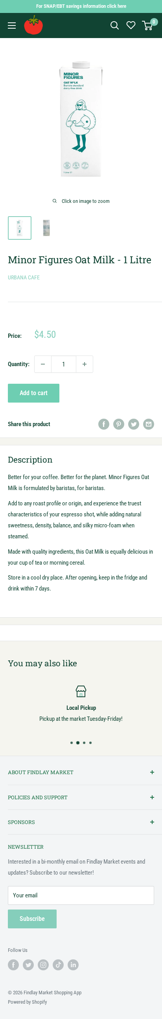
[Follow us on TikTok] (58, 964)
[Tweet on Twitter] (133, 424)
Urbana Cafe (24, 277)
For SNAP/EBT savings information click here (81, 6)
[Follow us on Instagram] (43, 964)
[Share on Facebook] (103, 424)
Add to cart (34, 393)
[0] (148, 25)
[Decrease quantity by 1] (43, 364)
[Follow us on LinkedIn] (73, 964)
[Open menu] (12, 25)
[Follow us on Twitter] (28, 964)
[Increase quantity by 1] (84, 364)
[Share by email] (148, 424)
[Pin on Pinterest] (118, 424)
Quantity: (18, 364)
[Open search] (114, 25)
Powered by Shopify (27, 1002)
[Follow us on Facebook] (13, 964)
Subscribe (32, 918)
